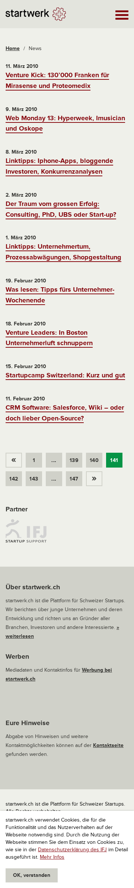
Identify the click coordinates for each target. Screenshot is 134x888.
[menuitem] (16, 458)
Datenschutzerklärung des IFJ (72, 849)
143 (33, 479)
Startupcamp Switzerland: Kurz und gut (65, 375)
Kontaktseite (108, 745)
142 (13, 479)
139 (74, 460)
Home (13, 48)
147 (74, 479)
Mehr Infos (52, 857)
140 (94, 460)
